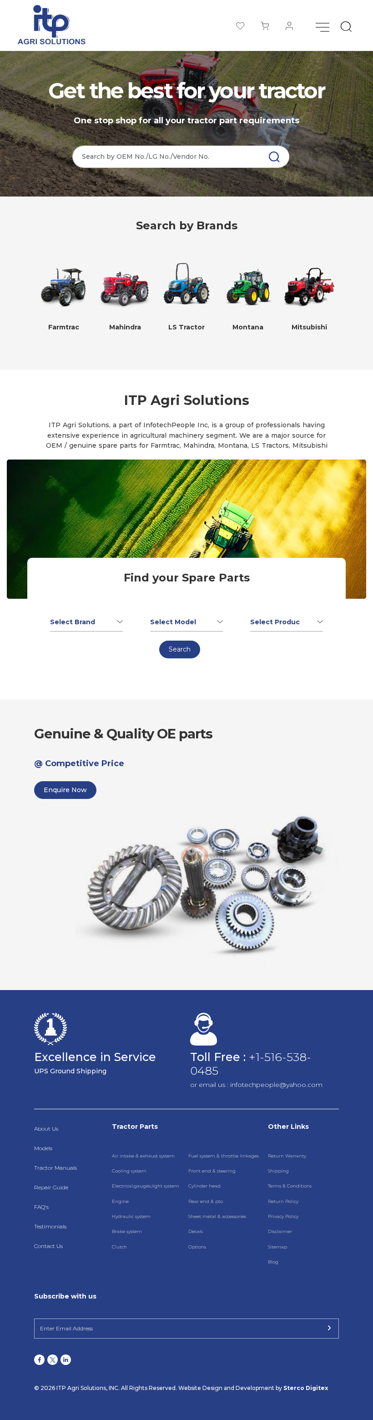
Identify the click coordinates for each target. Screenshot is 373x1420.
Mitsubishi (309, 327)
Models (43, 1148)
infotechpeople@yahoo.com (276, 1085)
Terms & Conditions (290, 1186)
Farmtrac (63, 327)
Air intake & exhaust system (143, 1156)
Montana (247, 327)
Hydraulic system (131, 1216)
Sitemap (277, 1247)
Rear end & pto (205, 1201)
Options (197, 1247)
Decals (195, 1231)
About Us (46, 1128)
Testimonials (50, 1226)
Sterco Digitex (305, 1388)
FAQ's (41, 1206)
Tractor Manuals (55, 1167)
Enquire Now (65, 790)
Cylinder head (204, 1186)
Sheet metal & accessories (217, 1216)
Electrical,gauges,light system (145, 1186)
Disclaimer (280, 1231)
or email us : (210, 1085)
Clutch (119, 1247)
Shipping (278, 1171)
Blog (273, 1262)
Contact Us (48, 1246)
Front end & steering (212, 1171)
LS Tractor (186, 327)
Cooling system (129, 1171)
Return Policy (283, 1201)
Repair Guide (51, 1187)
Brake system (127, 1231)
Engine (120, 1201)
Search (180, 649)
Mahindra (125, 327)
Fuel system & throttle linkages (223, 1156)
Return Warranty (287, 1156)
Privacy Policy (283, 1216)
